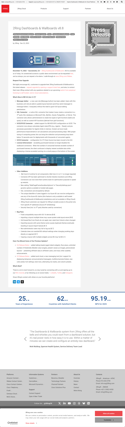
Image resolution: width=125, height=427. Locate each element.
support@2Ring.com (38, 2)
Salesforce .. (33, 378)
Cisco (49, 34)
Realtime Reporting (48, 37)
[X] (98, 2)
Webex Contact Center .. (15, 381)
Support (66, 9)
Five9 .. (9, 391)
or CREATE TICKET (60, 2)
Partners (88, 9)
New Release (25, 37)
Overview (77, 378)
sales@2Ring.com (9, 2)
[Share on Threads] (22, 281)
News (75, 384)
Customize (107, 420)
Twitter (59, 273)
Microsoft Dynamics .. (36, 384)
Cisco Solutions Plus (58, 387)
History (76, 381)
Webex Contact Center (20, 40)
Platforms (10, 374)
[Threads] (110, 2)
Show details (30, 423)
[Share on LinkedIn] (14, 281)
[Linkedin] (101, 2)
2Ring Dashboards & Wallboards (23, 34)
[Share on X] (18, 281)
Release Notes (61, 37)
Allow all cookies (108, 413)
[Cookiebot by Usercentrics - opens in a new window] (12, 423)
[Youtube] (104, 2)
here (71, 74)
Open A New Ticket (35, 396)
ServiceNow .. (33, 381)
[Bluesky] (113, 2)
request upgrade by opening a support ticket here (43, 87)
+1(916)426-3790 (20, 2)
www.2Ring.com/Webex (63, 76)
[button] (25, 339)
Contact (76, 387)
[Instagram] (107, 2)
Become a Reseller (57, 378)
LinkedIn (53, 273)
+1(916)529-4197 (50, 2)
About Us (110, 9)
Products (44, 9)
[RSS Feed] (117, 2)
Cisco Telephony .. (13, 387)
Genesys (16, 37)
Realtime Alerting (36, 37)
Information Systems (36, 374)
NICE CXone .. (11, 397)
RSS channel (20, 273)
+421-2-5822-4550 (107, 389)
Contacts (99, 374)
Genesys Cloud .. (12, 394)
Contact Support (34, 393)
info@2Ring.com (106, 392)
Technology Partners (58, 381)
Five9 (72, 34)
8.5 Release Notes (23, 256)
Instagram (68, 273)
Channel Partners (57, 384)
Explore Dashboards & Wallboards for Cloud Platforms (81, 2)
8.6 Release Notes (23, 245)
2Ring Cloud (21, 9)
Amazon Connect (40, 34)
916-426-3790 (105, 381)
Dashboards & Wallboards (61, 34)
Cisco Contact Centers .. (15, 384)
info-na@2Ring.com (107, 383)
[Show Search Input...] (122, 2)
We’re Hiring (78, 391)
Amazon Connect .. (13, 378)
